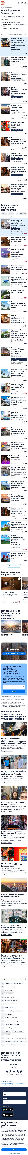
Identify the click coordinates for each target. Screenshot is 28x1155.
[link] (14, 46)
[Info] (25, 35)
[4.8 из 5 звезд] (5, 22)
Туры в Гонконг (20, 1083)
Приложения (6, 1106)
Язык (4, 1091)
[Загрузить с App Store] (8, 1115)
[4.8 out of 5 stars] (14, 1071)
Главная (3, 1081)
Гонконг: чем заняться (7, 1083)
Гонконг (9, 1081)
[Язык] (22, 3)
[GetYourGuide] (3, 3)
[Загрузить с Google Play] (8, 1110)
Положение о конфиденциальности (10, 706)
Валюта (5, 1098)
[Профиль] (25, 3)
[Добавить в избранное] (8, 39)
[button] (14, 46)
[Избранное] (18, 3)
